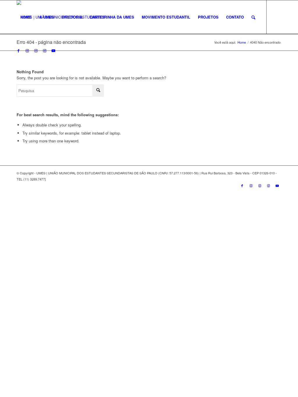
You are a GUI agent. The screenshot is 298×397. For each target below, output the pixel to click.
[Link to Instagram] (27, 50)
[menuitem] (26, 17)
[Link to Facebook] (18, 50)
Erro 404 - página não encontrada (51, 42)
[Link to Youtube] (53, 50)
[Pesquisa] (253, 17)
